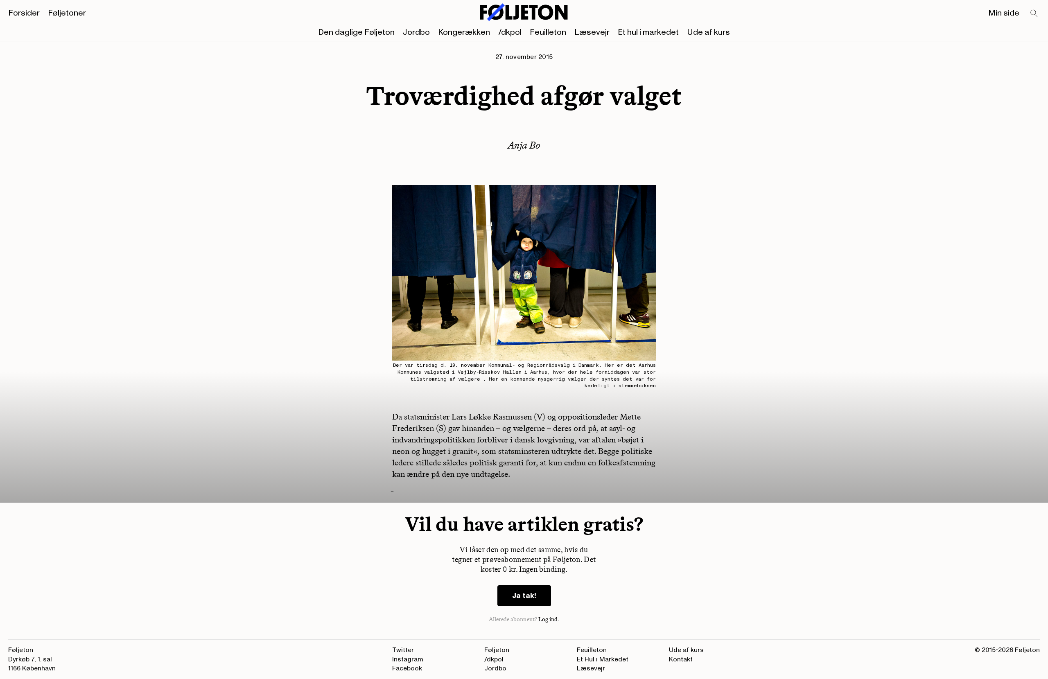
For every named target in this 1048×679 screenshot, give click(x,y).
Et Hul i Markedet (602, 659)
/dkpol (510, 32)
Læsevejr (592, 32)
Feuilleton (548, 32)
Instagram (407, 659)
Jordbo (416, 32)
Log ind (548, 619)
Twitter (403, 649)
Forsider (24, 13)
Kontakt (681, 659)
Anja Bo (524, 145)
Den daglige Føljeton (356, 32)
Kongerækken (464, 32)
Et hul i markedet (648, 32)
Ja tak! (524, 596)
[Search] (1034, 14)
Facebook (407, 668)
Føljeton (496, 649)
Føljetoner (67, 13)
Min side (1003, 13)
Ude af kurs (708, 32)
